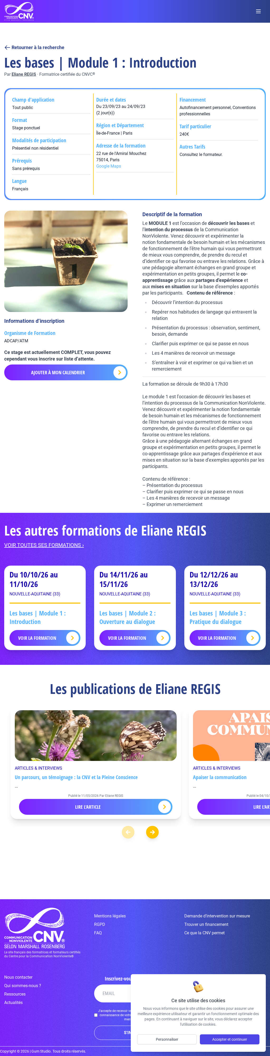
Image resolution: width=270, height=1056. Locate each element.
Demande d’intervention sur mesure (217, 915)
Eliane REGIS (24, 74)
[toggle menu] (258, 11)
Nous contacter (18, 977)
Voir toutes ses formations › (44, 545)
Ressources (15, 994)
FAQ (98, 932)
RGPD (99, 924)
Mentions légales (110, 915)
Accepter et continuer (229, 1039)
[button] (152, 832)
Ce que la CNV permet (204, 932)
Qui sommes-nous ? (22, 985)
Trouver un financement (206, 924)
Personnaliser (167, 1039)
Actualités (13, 1002)
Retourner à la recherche (38, 47)
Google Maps (108, 166)
